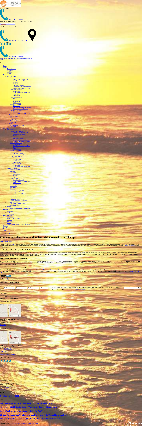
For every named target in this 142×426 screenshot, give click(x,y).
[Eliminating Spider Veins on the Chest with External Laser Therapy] (6, 241)
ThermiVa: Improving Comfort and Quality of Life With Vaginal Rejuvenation (33, 415)
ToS (19, 423)
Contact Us (20, 19)
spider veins (11, 244)
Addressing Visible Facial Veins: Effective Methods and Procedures (28, 407)
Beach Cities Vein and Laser (7, 24)
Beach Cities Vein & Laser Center (29, 423)
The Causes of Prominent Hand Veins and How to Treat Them (26, 403)
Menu (1, 59)
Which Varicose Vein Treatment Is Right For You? (21, 411)
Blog (8, 279)
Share (9, 275)
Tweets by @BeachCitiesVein (8, 354)
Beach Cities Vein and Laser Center (52, 270)
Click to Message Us (22, 40)
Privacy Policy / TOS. (80, 289)
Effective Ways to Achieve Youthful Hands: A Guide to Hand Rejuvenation (31, 419)
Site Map (14, 423)
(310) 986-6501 (13, 40)
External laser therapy (129, 245)
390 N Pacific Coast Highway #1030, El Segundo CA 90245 (16, 58)
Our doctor (34, 271)
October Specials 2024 (9, 396)
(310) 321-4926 (13, 19)
